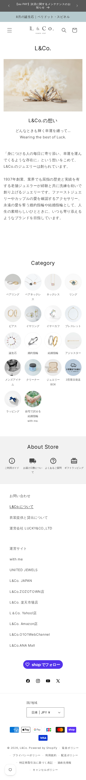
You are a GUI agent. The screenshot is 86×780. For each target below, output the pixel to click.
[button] (9, 30)
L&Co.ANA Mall (22, 645)
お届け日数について (32, 467)
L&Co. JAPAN (21, 581)
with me (16, 559)
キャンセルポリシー (45, 769)
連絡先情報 (65, 762)
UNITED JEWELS (24, 570)
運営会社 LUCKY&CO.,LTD (31, 528)
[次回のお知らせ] (77, 5)
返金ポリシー (70, 748)
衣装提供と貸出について (29, 517)
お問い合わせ (20, 496)
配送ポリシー (69, 755)
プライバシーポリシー (27, 755)
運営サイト (18, 548)
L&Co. (24, 748)
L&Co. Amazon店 (24, 624)
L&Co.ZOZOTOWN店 (27, 591)
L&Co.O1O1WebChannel (30, 634)
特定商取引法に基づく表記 (36, 762)
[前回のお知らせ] (9, 5)
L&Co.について (21, 506)
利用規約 (51, 755)
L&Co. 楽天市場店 (24, 602)
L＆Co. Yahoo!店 (23, 613)
